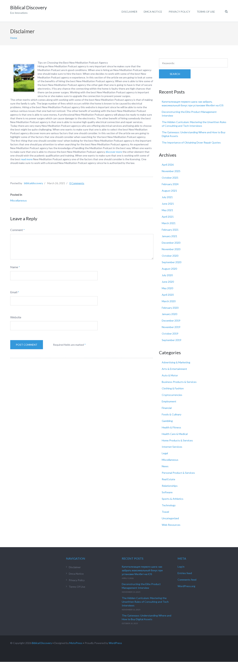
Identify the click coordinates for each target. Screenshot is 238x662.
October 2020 (170, 255)
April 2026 (168, 164)
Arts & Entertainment (174, 368)
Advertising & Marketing (176, 362)
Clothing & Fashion (173, 388)
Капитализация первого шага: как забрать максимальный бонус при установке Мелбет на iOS (142, 570)
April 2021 (168, 216)
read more (27, 159)
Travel (165, 511)
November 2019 (171, 327)
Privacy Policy (179, 11)
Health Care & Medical (175, 433)
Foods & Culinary (171, 414)
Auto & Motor (170, 375)
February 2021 (170, 229)
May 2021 (167, 210)
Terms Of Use (206, 11)
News (165, 466)
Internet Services (172, 446)
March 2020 (169, 301)
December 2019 (171, 320)
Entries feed (185, 573)
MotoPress (75, 643)
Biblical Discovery (42, 643)
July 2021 (167, 197)
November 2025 (171, 171)
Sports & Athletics (172, 498)
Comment (16, 230)
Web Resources (171, 524)
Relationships (170, 485)
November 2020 (171, 249)
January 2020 (169, 314)
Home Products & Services (177, 440)
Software (167, 492)
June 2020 (168, 281)
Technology (169, 505)
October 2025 (170, 177)
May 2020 (167, 288)
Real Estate (168, 479)
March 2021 (169, 223)
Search (175, 73)
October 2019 (170, 333)
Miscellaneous (18, 200)
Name (14, 267)
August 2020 (169, 268)
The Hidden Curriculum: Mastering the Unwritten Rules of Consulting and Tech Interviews (145, 601)
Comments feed (187, 579)
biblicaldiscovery (33, 183)
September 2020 (171, 262)
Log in (181, 566)
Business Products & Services (179, 381)
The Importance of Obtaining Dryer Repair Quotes (191, 142)
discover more (114, 151)
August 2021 (169, 190)
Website (15, 317)
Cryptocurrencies (172, 394)
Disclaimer (129, 11)
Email (13, 292)
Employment (169, 401)
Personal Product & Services (178, 472)
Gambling (167, 420)
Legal (165, 453)
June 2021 (168, 203)
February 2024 (170, 184)
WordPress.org (186, 586)
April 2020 (168, 294)
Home (13, 37)
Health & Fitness (171, 427)
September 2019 (171, 340)
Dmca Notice (153, 11)
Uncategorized (170, 518)
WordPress (115, 643)
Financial (167, 407)
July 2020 (167, 275)
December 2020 (171, 242)
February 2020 (170, 307)
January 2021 (169, 236)
